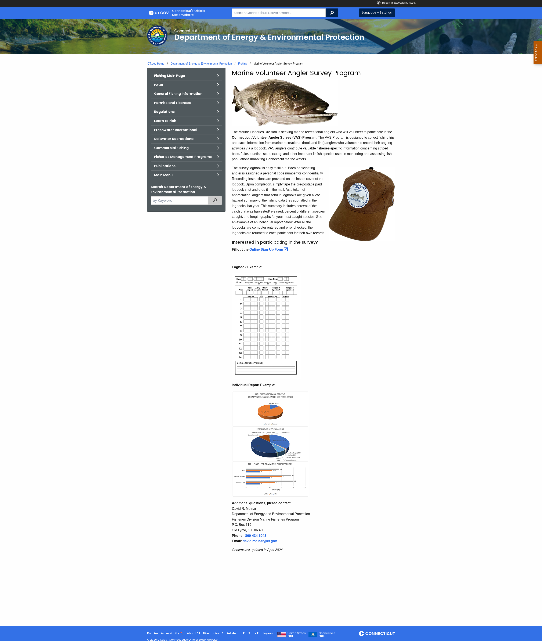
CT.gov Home (156, 63)
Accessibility (170, 633)
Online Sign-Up (266, 249)
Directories (211, 633)
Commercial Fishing (171, 147)
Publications (165, 165)
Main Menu (163, 175)
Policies (152, 633)
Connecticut (327, 635)
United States (297, 635)
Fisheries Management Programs (183, 156)
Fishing (242, 63)
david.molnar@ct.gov (260, 541)
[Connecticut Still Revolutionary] (377, 633)
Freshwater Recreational (175, 129)
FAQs (158, 84)
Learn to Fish (165, 120)
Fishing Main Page (169, 75)
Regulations (164, 111)
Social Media (231, 633)
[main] (271, 322)
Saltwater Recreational (174, 138)
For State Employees (258, 633)
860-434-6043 (255, 535)
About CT (193, 633)
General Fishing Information (178, 93)
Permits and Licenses (172, 102)
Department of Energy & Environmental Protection (201, 63)
